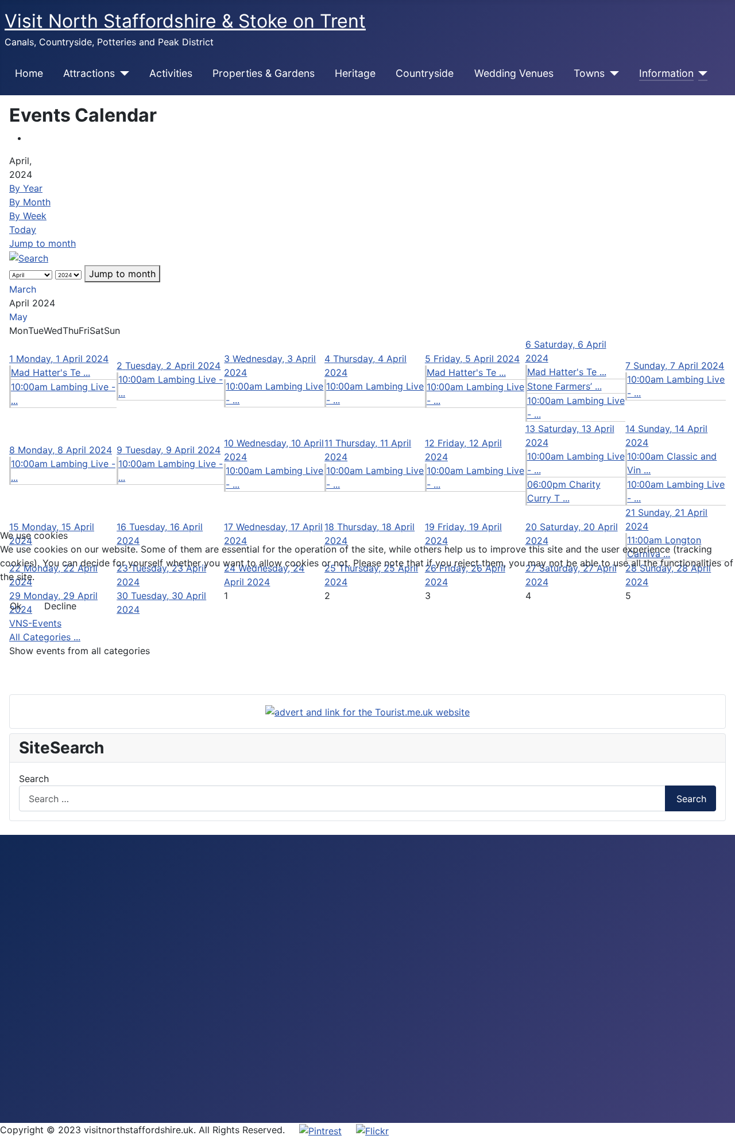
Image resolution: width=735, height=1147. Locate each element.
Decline (60, 606)
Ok (16, 606)
